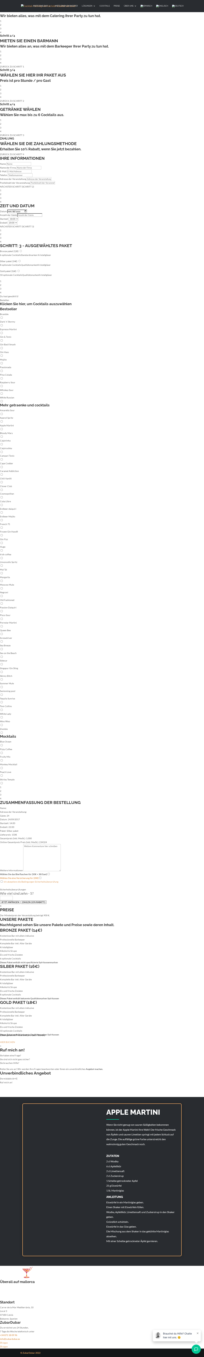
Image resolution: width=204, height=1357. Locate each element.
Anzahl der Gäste (8, 215)
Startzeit (4, 218)
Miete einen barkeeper (66, 6)
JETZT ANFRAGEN (10, 902)
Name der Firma (8, 167)
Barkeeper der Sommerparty (14, 1298)
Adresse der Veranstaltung (13, 179)
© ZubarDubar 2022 (30, 1352)
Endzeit (3, 222)
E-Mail (3, 171)
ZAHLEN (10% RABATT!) (33, 902)
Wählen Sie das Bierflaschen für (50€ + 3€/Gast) (23, 874)
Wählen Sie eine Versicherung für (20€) (19, 878)
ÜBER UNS (128, 6)
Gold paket (8, 271)
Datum (3, 211)
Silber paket (8, 261)
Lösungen (87, 6)
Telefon (3, 175)
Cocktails (104, 6)
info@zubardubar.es (10, 1339)
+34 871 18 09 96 (8, 1335)
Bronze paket (9, 251)
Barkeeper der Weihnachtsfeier (15, 1294)
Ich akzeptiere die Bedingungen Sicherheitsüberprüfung (30, 881)
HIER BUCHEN (7, 1042)
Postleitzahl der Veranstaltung (15, 182)
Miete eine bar (40, 6)
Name (3, 163)
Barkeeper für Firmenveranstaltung (17, 1290)
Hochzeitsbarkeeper (10, 1287)
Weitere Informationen (11, 870)
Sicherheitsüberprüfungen (13, 889)
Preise (117, 6)
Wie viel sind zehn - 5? (17, 893)
